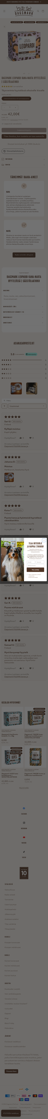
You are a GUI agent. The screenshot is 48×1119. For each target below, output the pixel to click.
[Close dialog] (44, 540)
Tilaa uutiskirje (35, 570)
